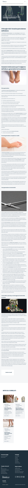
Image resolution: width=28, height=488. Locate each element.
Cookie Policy (7, 484)
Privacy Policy (3, 484)
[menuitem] (4, 456)
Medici (5, 3)
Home (3, 3)
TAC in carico (4, 314)
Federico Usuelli (5, 15)
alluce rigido (10, 365)
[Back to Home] (5, 1)
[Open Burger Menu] (25, 1)
